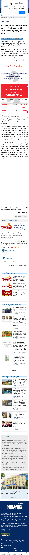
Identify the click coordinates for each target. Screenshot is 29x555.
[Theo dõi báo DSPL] (14, 39)
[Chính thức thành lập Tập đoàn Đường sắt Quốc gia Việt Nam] (14, 481)
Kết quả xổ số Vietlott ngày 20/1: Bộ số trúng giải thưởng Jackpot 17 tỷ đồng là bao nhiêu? (19, 286)
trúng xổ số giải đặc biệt (20, 233)
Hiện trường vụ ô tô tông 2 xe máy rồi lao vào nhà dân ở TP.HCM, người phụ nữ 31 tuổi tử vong (20, 403)
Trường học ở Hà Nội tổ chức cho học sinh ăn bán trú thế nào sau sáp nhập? (19, 424)
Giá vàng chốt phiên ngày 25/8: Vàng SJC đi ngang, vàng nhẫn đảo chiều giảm (19, 334)
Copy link (8, 554)
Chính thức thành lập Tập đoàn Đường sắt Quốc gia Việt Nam (13, 492)
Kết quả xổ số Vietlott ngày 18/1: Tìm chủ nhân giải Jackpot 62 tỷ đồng (19, 293)
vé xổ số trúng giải (9, 233)
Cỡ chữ (14, 554)
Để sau (16, 12)
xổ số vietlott (4, 235)
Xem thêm (14, 370)
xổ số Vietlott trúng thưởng (15, 235)
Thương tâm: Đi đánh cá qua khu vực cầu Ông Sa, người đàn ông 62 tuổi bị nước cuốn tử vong (20, 382)
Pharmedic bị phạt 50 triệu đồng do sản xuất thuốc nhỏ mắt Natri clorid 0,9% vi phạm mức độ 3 (19, 359)
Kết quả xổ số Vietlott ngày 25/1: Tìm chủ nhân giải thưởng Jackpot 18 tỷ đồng (19, 226)
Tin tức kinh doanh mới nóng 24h (9, 489)
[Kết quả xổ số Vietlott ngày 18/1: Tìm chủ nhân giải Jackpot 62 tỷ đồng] (7, 293)
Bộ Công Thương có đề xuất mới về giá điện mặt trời (20, 309)
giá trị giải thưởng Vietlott (7, 237)
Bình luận (20, 554)
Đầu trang (18, 550)
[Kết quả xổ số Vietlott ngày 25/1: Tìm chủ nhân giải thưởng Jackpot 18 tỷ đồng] (6, 226)
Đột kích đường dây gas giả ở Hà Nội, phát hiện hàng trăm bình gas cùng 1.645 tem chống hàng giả (19, 391)
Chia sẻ (26, 554)
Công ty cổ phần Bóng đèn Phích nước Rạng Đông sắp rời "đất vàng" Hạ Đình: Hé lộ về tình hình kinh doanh (14, 458)
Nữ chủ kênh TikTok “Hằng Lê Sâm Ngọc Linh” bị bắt (18, 414)
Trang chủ (3, 554)
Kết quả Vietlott (12, 220)
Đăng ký (22, 12)
